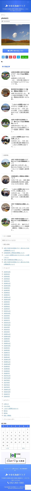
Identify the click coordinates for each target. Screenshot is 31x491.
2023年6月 (7, 306)
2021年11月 (7, 322)
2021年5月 (7, 329)
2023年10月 (7, 299)
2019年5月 (7, 355)
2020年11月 (7, 334)
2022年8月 (7, 318)
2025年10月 (7, 272)
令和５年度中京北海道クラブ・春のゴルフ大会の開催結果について (20, 121)
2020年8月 (7, 338)
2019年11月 (7, 343)
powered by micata (18, 488)
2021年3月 (7, 332)
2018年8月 (7, 368)
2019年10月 (7, 345)
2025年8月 (7, 276)
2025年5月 (7, 281)
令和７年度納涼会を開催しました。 (13, 259)
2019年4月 (7, 357)
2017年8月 (7, 382)
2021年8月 (7, 327)
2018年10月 (7, 364)
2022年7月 (7, 320)
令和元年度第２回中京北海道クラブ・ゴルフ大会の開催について (20, 74)
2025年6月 (7, 279)
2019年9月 (7, 348)
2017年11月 (7, 375)
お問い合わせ (15, 468)
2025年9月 (7, 274)
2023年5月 (7, 309)
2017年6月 (7, 385)
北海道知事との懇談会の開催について (14, 253)
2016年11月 (7, 389)
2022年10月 (7, 313)
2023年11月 (7, 297)
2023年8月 (7, 304)
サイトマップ (7, 468)
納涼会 (5, 413)
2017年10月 (7, 378)
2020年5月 (7, 341)
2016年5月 (7, 396)
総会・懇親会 (7, 415)
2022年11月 (7, 311)
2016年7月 (7, 394)
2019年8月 (7, 350)
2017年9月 (7, 380)
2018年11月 (7, 362)
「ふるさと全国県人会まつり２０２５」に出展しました (20, 190)
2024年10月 (7, 285)
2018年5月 (7, 373)
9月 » (23, 448)
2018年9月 (7, 366)
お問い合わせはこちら (16, 51)
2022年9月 (7, 315)
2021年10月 (7, 325)
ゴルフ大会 (7, 406)
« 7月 (7, 448)
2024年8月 (7, 290)
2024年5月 (7, 295)
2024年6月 (7, 292)
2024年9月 (7, 288)
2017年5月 (7, 387)
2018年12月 (7, 359)
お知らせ (6, 404)
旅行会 (5, 411)
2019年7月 (7, 352)
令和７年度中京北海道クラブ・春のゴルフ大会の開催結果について (20, 220)
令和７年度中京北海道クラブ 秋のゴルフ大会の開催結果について (20, 161)
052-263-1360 (16, 482)
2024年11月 (7, 283)
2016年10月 (7, 392)
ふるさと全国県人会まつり (11, 408)
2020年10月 (7, 336)
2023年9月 (7, 302)
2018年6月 (7, 371)
